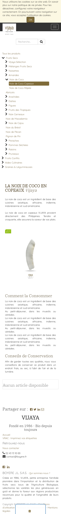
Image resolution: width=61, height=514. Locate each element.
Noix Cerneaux (16, 114)
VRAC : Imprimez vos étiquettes (20, 438)
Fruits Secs (12, 57)
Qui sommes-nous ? (39, 473)
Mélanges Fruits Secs (20, 66)
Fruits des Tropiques (19, 109)
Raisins (12, 149)
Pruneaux (14, 153)
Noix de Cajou (16, 123)
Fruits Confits (12, 158)
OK (30, 19)
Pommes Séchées (18, 145)
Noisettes (14, 70)
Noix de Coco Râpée (20, 87)
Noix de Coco (16, 79)
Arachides (14, 96)
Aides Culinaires (13, 162)
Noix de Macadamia (16, 118)
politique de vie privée (30, 5)
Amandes (14, 75)
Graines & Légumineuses (18, 167)
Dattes (12, 101)
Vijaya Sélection (17, 61)
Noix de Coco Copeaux (21, 83)
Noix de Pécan (13, 131)
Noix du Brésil (13, 127)
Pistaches (14, 140)
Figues (12, 105)
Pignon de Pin (13, 136)
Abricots (10, 92)
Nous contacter (11, 448)
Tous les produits (11, 53)
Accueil (6, 434)
